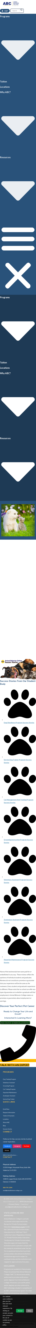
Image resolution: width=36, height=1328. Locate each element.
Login (6, 11)
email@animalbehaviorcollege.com (12, 1190)
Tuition (3, 81)
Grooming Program (8, 1086)
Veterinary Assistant (9, 1082)
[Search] (21, 10)
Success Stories (7, 1129)
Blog (4, 1125)
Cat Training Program (9, 1089)
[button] (18, 257)
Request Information (9, 1112)
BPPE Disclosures (26, 1201)
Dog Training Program (9, 1079)
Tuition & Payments (8, 1116)
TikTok (6, 1150)
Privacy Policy (14, 1204)
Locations (5, 86)
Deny (29, 1311)
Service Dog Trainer (8, 1099)
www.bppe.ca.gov (18, 1227)
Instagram (17, 1146)
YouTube (26, 1146)
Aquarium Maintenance (9, 1092)
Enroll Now (6, 1109)
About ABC (6, 1122)
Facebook (7, 1146)
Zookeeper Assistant (9, 1096)
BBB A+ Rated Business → (10, 1155)
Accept (20, 1311)
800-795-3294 (7, 1187)
